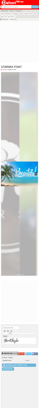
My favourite (18, 11)
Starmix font (14, 19)
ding (2, 16)
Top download (4, 11)
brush (34, 13)
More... (13, 16)
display (21, 13)
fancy (30, 13)
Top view (11, 11)
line (5, 16)
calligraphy (15, 13)
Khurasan (5, 69)
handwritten (8, 13)
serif (9, 16)
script (2, 13)
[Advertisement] (19, 42)
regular (26, 13)
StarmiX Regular (11, 341)
